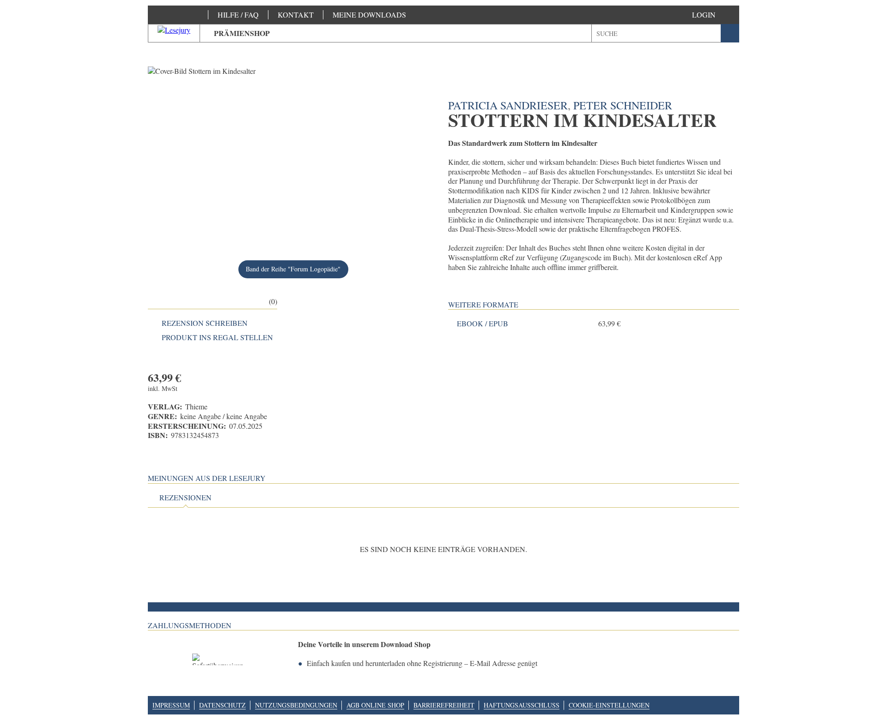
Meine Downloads (369, 14)
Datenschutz (222, 705)
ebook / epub (482, 323)
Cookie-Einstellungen (609, 705)
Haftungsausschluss (521, 705)
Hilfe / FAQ (238, 14)
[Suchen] (730, 33)
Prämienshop (242, 33)
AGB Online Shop (375, 705)
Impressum (171, 705)
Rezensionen (185, 497)
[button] (713, 15)
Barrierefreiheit (443, 705)
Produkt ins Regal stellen (217, 337)
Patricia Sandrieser (508, 105)
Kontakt (296, 14)
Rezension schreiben (205, 323)
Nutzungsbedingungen (296, 705)
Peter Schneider (622, 105)
